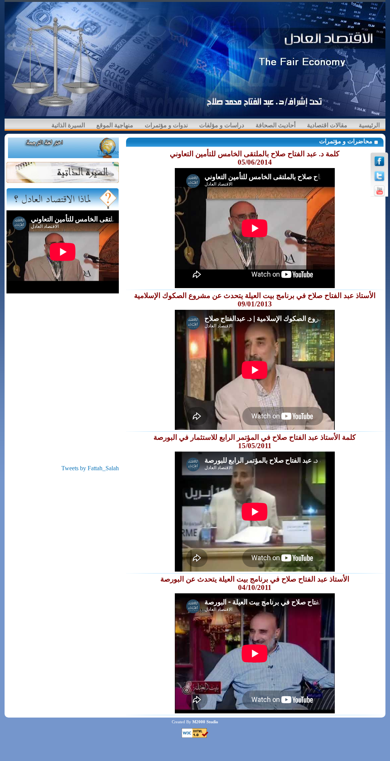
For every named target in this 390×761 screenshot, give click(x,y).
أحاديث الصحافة (276, 125)
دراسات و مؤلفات (221, 125)
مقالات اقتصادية (327, 125)
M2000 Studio (205, 721)
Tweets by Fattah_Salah (90, 468)
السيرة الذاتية (68, 125)
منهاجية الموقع (114, 125)
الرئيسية (369, 125)
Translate (108, 152)
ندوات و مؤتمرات (166, 125)
